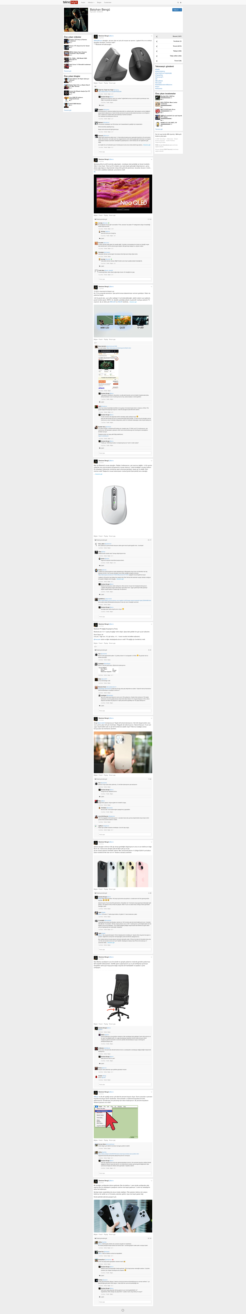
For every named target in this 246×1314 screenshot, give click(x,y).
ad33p (102, 1152)
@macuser (97, 639)
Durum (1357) (177, 36)
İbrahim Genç (104, 427)
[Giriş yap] (180, 2)
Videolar (90, 2)
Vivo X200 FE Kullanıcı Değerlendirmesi (76, 98)
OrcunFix (103, 243)
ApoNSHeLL (105, 599)
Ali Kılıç (105, 231)
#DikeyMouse (98, 40)
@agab (100, 898)
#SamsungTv (159, 77)
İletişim (176, 139)
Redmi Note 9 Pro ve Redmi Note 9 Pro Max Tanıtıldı (79, 85)
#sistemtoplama (160, 71)
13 (71, 94)
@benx (100, 914)
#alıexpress (158, 88)
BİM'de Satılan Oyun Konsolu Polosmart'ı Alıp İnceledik (78, 52)
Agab (101, 912)
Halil (102, 406)
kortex (105, 558)
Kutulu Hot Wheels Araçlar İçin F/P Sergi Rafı (79, 91)
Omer (102, 679)
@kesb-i (100, 935)
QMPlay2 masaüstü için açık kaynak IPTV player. (171, 116)
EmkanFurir (105, 1259)
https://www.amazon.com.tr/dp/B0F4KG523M (109, 91)
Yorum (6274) (177, 46)
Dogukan (103, 109)
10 (71, 61)
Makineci (103, 122)
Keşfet (83, 2)
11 (71, 100)
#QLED (120, 302)
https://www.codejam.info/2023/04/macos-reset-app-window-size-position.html (118, 1154)
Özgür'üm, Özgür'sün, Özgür (108, 90)
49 (71, 66)
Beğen (96, 83)
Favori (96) (178, 61)
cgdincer (103, 826)
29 (71, 81)
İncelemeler (107, 2)
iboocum (103, 135)
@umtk (104, 1077)
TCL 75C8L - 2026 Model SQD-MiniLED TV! (78, 58)
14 (71, 88)
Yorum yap (112, 83)
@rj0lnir (100, 1029)
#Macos (96, 1097)
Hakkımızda (170, 139)
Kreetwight (104, 920)
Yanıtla (105, 94)
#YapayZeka (159, 75)
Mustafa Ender (107, 687)
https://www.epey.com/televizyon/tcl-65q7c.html (119, 348)
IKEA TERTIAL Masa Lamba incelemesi (169, 103)
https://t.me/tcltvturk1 (103, 436)
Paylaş (106, 83)
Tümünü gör (67, 71)
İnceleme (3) (178, 41)
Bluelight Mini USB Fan (168, 96)
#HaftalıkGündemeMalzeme (163, 85)
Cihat (101, 552)
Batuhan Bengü (106, 36)
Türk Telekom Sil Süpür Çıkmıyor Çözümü (79, 79)
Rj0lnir (105, 1035)
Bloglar (99, 2)
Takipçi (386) (177, 51)
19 (71, 42)
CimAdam (104, 252)
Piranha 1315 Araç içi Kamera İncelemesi (78, 40)
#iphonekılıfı (101, 723)
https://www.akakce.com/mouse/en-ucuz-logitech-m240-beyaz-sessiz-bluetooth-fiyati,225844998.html (124, 600)
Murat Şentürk (107, 346)
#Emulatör (158, 83)
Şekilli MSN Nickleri (75, 104)
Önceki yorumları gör (123, 219)
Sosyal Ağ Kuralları (160, 142)
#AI (156, 79)
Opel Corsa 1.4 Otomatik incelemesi (80, 64)
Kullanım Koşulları (160, 140)
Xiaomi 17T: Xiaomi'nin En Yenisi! (79, 46)
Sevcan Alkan (106, 1144)
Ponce (102, 1068)
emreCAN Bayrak (106, 816)
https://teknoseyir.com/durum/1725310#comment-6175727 (113, 575)
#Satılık (157, 69)
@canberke (108, 688)
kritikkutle (104, 1048)
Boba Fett (103, 1251)
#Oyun (157, 86)
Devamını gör (146, 145)
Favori (101, 83)
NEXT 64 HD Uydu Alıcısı (168, 109)
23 (71, 55)
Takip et (176, 10)
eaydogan (104, 663)
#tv (95, 172)
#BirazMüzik (159, 81)
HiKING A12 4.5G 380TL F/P (169, 122)
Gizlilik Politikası (170, 140)
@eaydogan (101, 688)
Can (102, 654)
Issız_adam (104, 544)
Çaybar (102, 1076)
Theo (101, 801)
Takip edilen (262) (176, 56)
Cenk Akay (105, 270)
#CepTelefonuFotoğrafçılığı (163, 73)
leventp (103, 223)
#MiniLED (113, 302)
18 (71, 105)
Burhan (103, 1280)
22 (71, 47)
